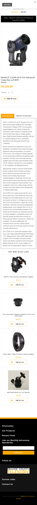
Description (7, 116)
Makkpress (23, 496)
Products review (23, 116)
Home (6, 18)
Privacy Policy (11, 501)
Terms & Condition (24, 501)
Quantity (3, 92)
